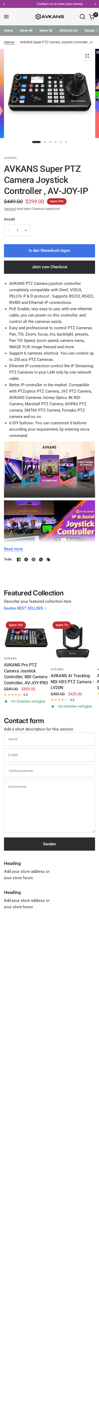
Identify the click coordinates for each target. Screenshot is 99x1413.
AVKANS (10, 658)
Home (8, 30)
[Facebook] (19, 559)
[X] (26, 559)
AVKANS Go (68, 30)
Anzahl (9, 219)
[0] (91, 16)
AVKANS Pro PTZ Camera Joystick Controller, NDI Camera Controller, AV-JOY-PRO (26, 673)
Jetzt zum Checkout (49, 267)
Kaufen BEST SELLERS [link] (23, 608)
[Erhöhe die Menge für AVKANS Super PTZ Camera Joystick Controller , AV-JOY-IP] (26, 230)
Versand (10, 209)
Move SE (46, 30)
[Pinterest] (33, 559)
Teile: (8, 559)
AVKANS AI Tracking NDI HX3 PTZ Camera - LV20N (72, 681)
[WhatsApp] (41, 559)
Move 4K (26, 30)
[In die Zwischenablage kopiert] (48, 559)
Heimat (9, 42)
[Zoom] (87, 56)
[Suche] (82, 16)
